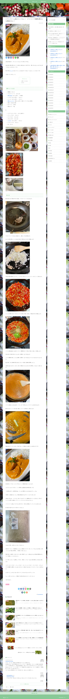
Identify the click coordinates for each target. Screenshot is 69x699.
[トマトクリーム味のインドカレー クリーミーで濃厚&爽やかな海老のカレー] (11, 58)
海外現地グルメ (52, 158)
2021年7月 (51, 100)
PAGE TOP (34, 693)
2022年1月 (51, 84)
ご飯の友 (7, 584)
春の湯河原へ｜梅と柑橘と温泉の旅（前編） (56, 28)
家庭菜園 (51, 137)
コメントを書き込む (24, 684)
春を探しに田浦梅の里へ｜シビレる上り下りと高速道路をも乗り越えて (57, 38)
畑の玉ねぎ (10, 95)
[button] (64, 20)
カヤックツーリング (53, 119)
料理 (50, 145)
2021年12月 (51, 87)
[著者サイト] (22, 592)
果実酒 (50, 153)
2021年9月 (51, 95)
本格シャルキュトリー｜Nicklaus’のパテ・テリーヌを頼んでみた (57, 42)
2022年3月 (51, 79)
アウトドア (51, 117)
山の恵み (51, 140)
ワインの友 (51, 132)
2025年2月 (51, 77)
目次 (23, 78)
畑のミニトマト (11, 101)
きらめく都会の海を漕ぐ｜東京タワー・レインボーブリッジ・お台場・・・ (57, 34)
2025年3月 (51, 74)
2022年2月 (51, 82)
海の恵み (51, 155)
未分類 (50, 150)
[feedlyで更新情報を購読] (24, 592)
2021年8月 (51, 97)
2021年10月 (51, 92)
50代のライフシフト (53, 114)
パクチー (9, 120)
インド (11, 70)
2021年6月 (51, 103)
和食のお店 (51, 135)
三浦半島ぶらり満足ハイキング (55, 31)
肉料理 (50, 161)
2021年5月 (51, 105)
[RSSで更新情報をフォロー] (27, 592)
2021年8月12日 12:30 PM (10, 676)
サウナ (50, 124)
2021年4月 (51, 108)
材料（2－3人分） (25, 81)
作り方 (23, 82)
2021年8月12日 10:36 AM (9, 661)
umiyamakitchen (9, 675)
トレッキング (51, 127)
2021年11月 (51, 90)
